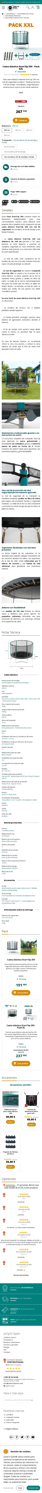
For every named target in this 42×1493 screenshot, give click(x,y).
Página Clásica (12, 1429)
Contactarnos (8, 1340)
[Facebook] (17, 1437)
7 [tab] (17, 59)
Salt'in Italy (10, 1420)
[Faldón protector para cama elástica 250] (10, 1099)
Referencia (7, 74)
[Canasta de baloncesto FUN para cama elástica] (31, 1099)
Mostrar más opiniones (21, 1275)
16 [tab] (36, 59)
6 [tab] (15, 59)
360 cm (29, 130)
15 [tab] (34, 59)
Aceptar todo (33, 1488)
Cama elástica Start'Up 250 (21, 959)
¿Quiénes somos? (10, 1337)
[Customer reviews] (13, 1360)
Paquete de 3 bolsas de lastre (10, 1153)
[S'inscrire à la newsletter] (31, 1400)
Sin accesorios (9, 146)
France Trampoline (12, 1422)
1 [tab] (4, 59)
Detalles (7, 210)
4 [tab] (11, 59)
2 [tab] (6, 59)
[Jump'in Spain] (16, 8)
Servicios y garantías (11, 1345)
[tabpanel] (21, 41)
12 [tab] (27, 59)
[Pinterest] (27, 1437)
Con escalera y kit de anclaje (14, 152)
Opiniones (36, 202)
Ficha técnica (5, 203)
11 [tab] (25, 59)
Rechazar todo (8, 1488)
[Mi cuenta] (32, 8)
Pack (15, 202)
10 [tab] (23, 59)
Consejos (7, 1352)
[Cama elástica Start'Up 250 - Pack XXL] (21, 41)
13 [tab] (30, 59)
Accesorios (24, 202)
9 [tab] (21, 59)
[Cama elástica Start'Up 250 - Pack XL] (20, 1020)
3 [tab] (9, 59)
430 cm (7, 135)
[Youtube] (33, 1437)
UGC (5, 1350)
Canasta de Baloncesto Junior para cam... (31, 1111)
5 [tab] (13, 59)
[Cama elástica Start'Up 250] (20, 954)
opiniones (34, 75)
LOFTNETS (9, 1415)
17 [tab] (38, 59)
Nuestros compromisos (12, 1342)
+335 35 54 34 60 (11, 1377)
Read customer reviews (13, 1371)
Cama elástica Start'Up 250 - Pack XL (21, 1026)
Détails (21, 92)
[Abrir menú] (3, 6)
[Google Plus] (11, 1437)
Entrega (6, 1347)
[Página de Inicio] (3, 14)
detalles (15, 169)
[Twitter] (22, 1437)
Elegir (20, 1488)
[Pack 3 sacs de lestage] (10, 1142)
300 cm (18, 130)
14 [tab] (32, 59)
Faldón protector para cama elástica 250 (10, 1111)
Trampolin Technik (12, 1417)
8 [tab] (19, 59)
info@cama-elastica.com (13, 1383)
